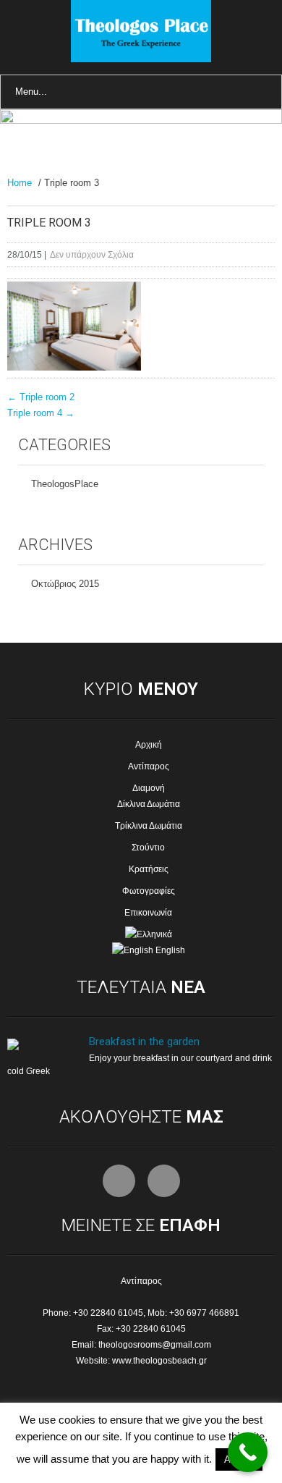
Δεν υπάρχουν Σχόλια (92, 255)
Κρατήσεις (148, 869)
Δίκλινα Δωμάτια (148, 804)
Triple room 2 (40, 397)
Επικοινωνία (148, 913)
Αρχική (148, 745)
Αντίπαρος (148, 766)
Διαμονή (148, 788)
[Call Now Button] (248, 1452)
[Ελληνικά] (141, 934)
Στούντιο (148, 847)
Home (19, 182)
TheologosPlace (64, 483)
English (169, 950)
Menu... (31, 91)
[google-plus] (164, 1181)
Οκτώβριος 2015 (65, 583)
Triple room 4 (40, 412)
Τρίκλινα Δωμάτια (148, 826)
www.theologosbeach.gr (159, 1361)
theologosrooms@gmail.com (154, 1345)
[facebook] (119, 1181)
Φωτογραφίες (148, 891)
